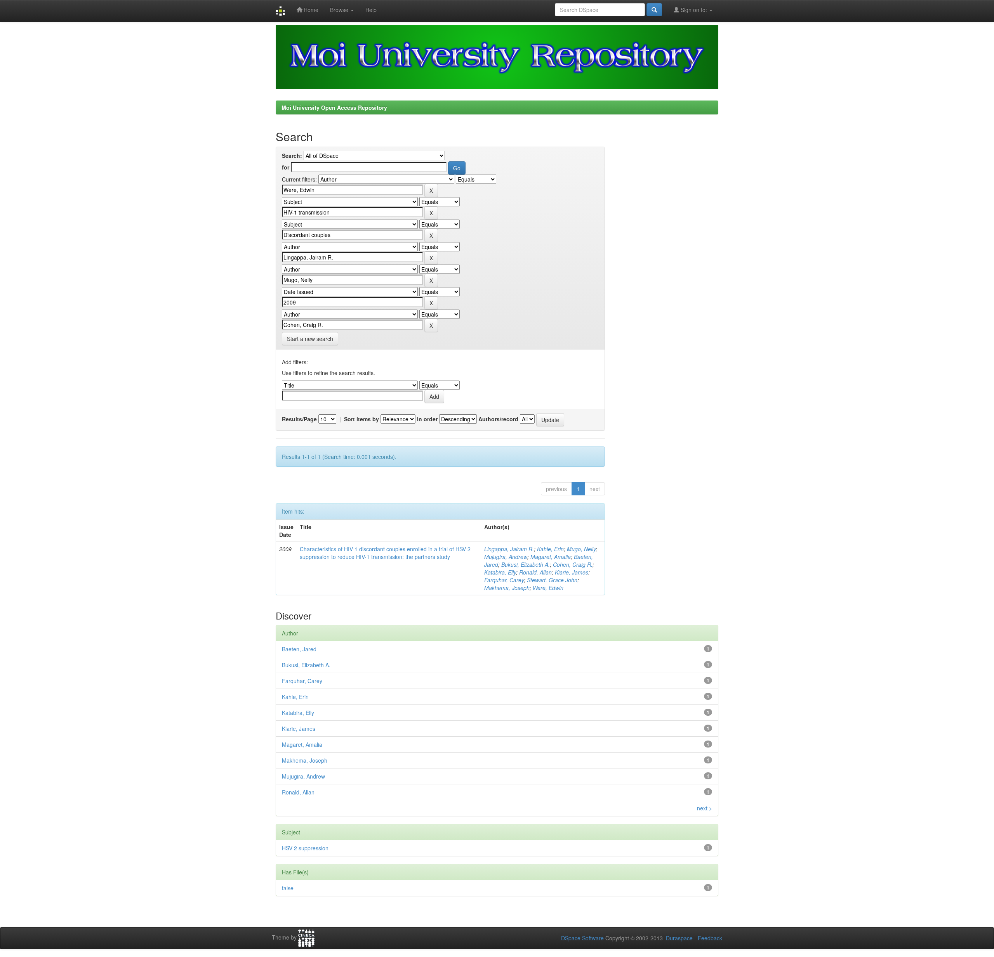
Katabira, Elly (500, 572)
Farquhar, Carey (504, 580)
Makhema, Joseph (507, 588)
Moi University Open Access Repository (334, 107)
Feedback (710, 938)
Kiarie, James (571, 572)
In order (427, 419)
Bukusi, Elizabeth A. (525, 564)
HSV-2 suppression (305, 848)
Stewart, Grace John (552, 580)
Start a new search (310, 339)
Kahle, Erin (550, 549)
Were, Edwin (548, 588)
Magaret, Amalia (550, 557)
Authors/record (498, 419)
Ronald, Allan (535, 572)
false (288, 888)
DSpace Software (582, 938)
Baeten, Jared (299, 649)
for (285, 167)
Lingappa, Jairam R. (509, 549)
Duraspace (679, 938)
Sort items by (361, 419)
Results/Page (299, 419)
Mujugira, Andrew (505, 557)
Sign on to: (694, 10)
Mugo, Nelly (581, 549)
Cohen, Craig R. (573, 564)
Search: (292, 155)
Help (371, 10)
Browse (340, 10)
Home (310, 10)
